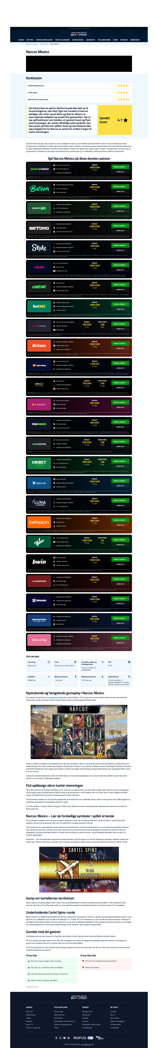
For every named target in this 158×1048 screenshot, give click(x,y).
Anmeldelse (120, 171)
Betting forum (87, 1011)
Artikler (28, 1018)
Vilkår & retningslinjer (117, 1021)
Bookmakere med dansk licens (64, 1021)
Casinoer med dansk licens (63, 1024)
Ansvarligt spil (87, 1027)
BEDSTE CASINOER (62, 39)
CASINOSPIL (90, 39)
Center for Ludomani (33, 1027)
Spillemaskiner (44, 44)
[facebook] (56, 1038)
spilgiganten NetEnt (56, 697)
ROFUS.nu (88, 28)
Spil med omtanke (74, 28)
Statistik (85, 1018)
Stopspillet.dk (82, 28)
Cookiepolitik (114, 1027)
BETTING (30, 39)
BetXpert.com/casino (32, 44)
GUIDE (115, 39)
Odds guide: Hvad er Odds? (91, 1024)
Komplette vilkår (86, 198)
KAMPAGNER (135, 39)
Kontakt (113, 1011)
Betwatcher (86, 1014)
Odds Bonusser (59, 1014)
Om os (112, 1014)
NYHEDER (124, 39)
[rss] (68, 1038)
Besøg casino (119, 166)
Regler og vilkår (83, 414)
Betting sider (58, 1011)
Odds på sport (31, 1014)
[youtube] (64, 1038)
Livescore (85, 1021)
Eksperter (29, 1021)
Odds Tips (29, 1011)
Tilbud (56, 1027)
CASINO (21, 39)
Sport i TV (29, 1024)
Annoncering (114, 1018)
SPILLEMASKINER (104, 39)
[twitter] (60, 1038)
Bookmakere (58, 1018)
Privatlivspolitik (115, 1024)
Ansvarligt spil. (86, 1044)
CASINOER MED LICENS (44, 39)
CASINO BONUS (78, 39)
